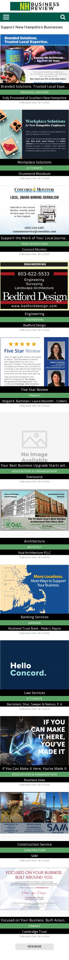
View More (34, 946)
